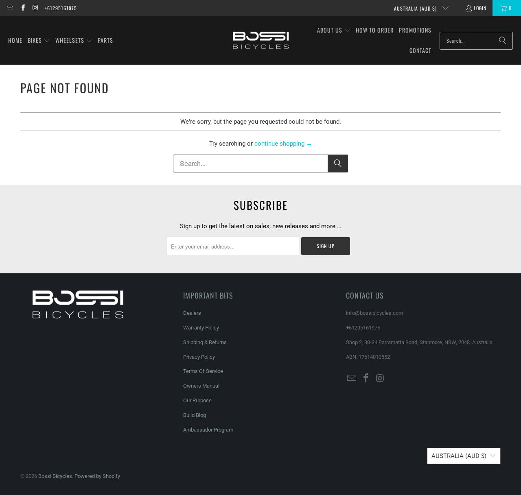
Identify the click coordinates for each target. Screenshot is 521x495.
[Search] (503, 41)
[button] (39, 41)
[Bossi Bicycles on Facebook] (22, 7)
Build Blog (194, 415)
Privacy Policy (199, 357)
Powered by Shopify (97, 476)
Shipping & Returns (205, 342)
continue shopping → (283, 143)
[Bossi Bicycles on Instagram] (35, 7)
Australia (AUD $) (416, 8)
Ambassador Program (208, 430)
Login (480, 7)
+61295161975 (61, 7)
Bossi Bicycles (55, 476)
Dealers (192, 313)
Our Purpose (197, 400)
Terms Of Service (203, 371)
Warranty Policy (201, 328)
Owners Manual (201, 386)
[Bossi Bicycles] (261, 40)
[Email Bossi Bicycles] (9, 7)
